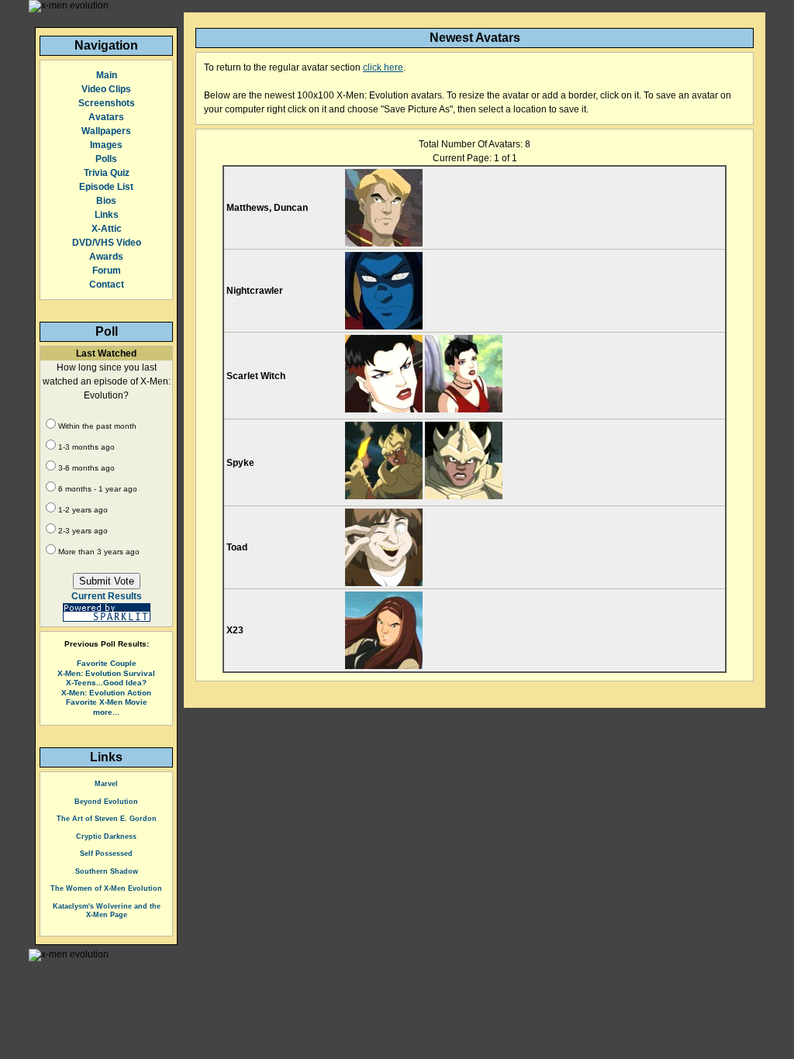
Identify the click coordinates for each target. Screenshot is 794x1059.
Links (107, 214)
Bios (106, 200)
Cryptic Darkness (106, 836)
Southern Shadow (106, 871)
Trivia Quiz (106, 172)
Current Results (106, 596)
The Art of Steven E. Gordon (107, 819)
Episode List (106, 186)
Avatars (106, 117)
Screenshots (106, 103)
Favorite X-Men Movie (106, 702)
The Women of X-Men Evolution (106, 888)
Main (106, 75)
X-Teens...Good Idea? (106, 682)
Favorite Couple (106, 663)
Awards (106, 256)
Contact (106, 284)
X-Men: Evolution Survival (106, 673)
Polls (106, 159)
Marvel (106, 784)
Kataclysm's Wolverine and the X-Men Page (107, 910)
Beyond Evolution (106, 801)
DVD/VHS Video (106, 242)
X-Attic (106, 228)
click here (383, 67)
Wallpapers (106, 131)
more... (106, 712)
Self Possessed (106, 853)
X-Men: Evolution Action (106, 692)
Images (106, 145)
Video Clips (106, 89)
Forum (106, 270)
